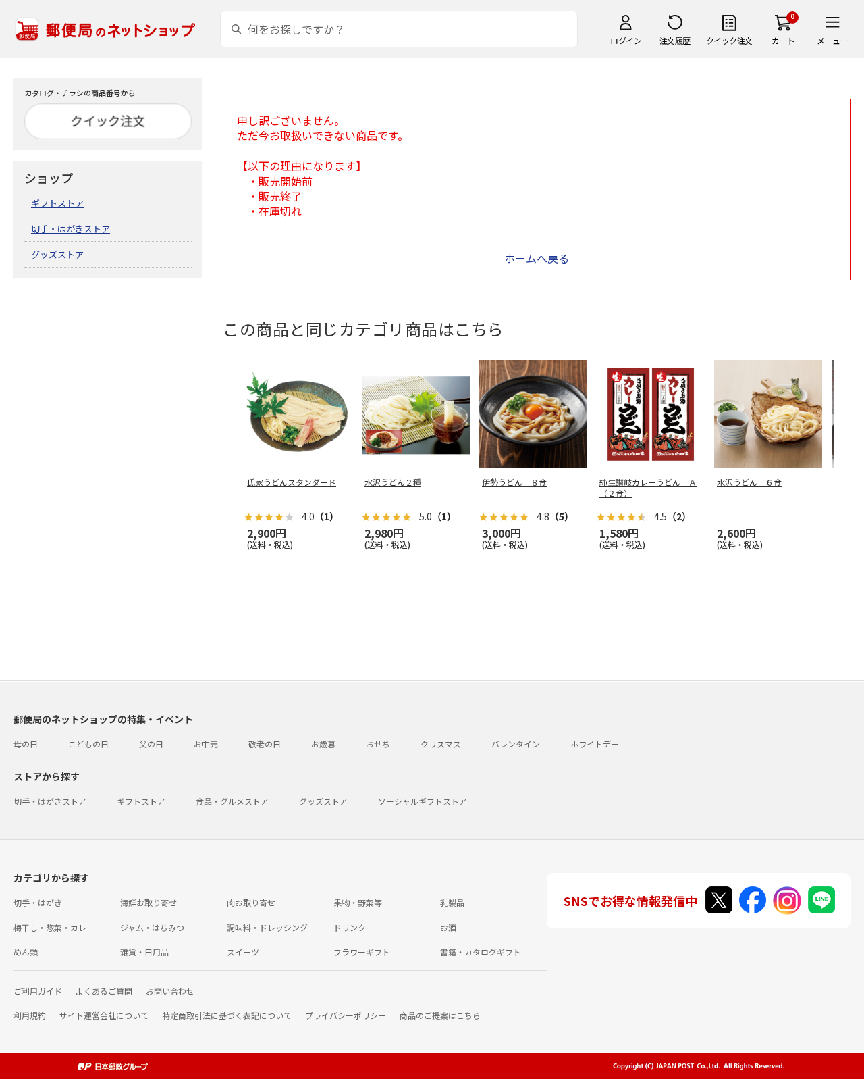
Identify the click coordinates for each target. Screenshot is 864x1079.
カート (783, 40)
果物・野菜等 (357, 902)
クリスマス (441, 743)
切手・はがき (38, 902)
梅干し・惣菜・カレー (54, 927)
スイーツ (243, 951)
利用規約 (30, 1015)
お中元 (206, 743)
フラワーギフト (361, 951)
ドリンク (349, 927)
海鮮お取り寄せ (148, 902)
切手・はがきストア (70, 228)
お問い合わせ (170, 991)
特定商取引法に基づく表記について (227, 1015)
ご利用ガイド (38, 991)
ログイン (625, 40)
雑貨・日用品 (144, 951)
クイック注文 (729, 40)
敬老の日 (264, 743)
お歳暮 (323, 743)
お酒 (448, 927)
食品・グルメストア (232, 801)
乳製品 (452, 902)
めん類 (26, 951)
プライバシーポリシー (345, 1015)
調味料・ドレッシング (267, 927)
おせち (378, 743)
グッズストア (57, 254)
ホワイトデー (594, 743)
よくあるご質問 (104, 991)
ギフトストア (57, 203)
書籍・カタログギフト (480, 951)
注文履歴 (675, 40)
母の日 (26, 743)
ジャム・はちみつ (152, 927)
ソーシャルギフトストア (422, 801)
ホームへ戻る (536, 258)
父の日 (151, 743)
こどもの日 (88, 743)
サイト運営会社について (103, 1015)
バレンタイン (515, 743)
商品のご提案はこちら (440, 1015)
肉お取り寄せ (251, 902)
